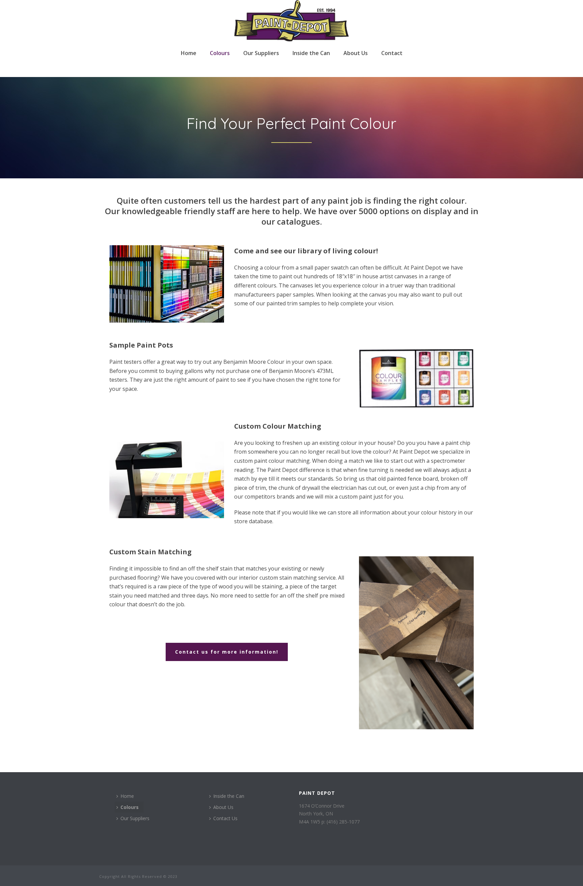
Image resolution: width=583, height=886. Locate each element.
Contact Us (225, 818)
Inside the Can (311, 53)
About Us (355, 53)
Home (188, 53)
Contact (391, 53)
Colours (220, 53)
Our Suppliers (261, 53)
